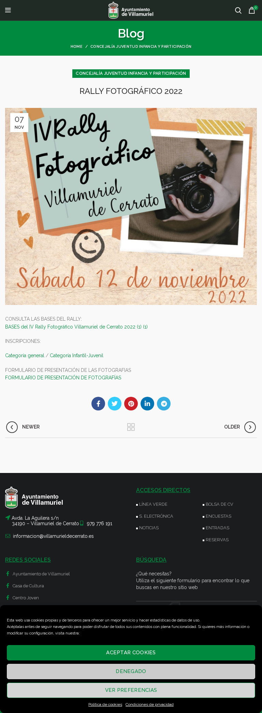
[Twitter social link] (114, 403)
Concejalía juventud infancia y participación (140, 46)
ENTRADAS (217, 527)
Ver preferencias (131, 690)
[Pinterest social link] (131, 403)
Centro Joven (25, 597)
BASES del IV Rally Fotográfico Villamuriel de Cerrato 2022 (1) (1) (76, 327)
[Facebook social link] (98, 403)
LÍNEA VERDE (153, 504)
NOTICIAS (149, 527)
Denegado (131, 671)
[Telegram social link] (164, 403)
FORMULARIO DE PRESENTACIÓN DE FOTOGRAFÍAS (63, 377)
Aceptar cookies (131, 652)
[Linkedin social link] (147, 403)
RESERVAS (217, 539)
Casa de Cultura (28, 585)
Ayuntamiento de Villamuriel (41, 573)
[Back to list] (131, 427)
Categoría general (24, 355)
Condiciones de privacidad (150, 704)
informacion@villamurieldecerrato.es (53, 536)
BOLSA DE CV (219, 504)
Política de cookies (105, 704)
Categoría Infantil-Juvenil (76, 355)
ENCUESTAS (218, 516)
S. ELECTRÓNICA (156, 516)
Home (77, 46)
